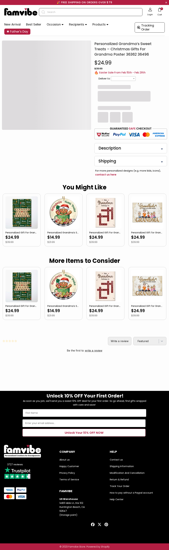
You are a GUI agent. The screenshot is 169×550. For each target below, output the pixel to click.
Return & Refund (119, 479)
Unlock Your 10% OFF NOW (84, 433)
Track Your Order (119, 486)
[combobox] (91, 12)
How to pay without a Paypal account (131, 492)
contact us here (105, 174)
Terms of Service (69, 479)
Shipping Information (122, 466)
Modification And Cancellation (127, 473)
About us (64, 459)
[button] (55, 25)
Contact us (116, 459)
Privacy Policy (67, 473)
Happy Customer (69, 466)
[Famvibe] (20, 12)
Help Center (116, 499)
